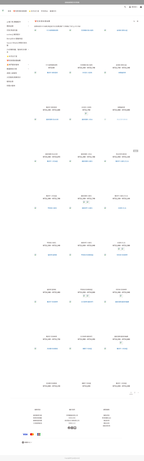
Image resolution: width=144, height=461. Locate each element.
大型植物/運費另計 (14, 77)
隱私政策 (106, 423)
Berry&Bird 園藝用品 (15, 38)
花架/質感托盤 (12, 30)
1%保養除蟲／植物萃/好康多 (17, 50)
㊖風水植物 (11, 85)
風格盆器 (10, 26)
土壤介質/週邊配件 (14, 21)
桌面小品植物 (12, 73)
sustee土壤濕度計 (13, 34)
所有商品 (44, 11)
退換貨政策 (106, 426)
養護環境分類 (12, 69)
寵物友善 (10, 81)
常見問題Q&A (106, 418)
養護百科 (53, 11)
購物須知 (106, 415)
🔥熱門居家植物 (13, 64)
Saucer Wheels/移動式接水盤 (17, 44)
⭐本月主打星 (34, 11)
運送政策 (106, 420)
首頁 (9, 11)
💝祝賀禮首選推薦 (20, 11)
